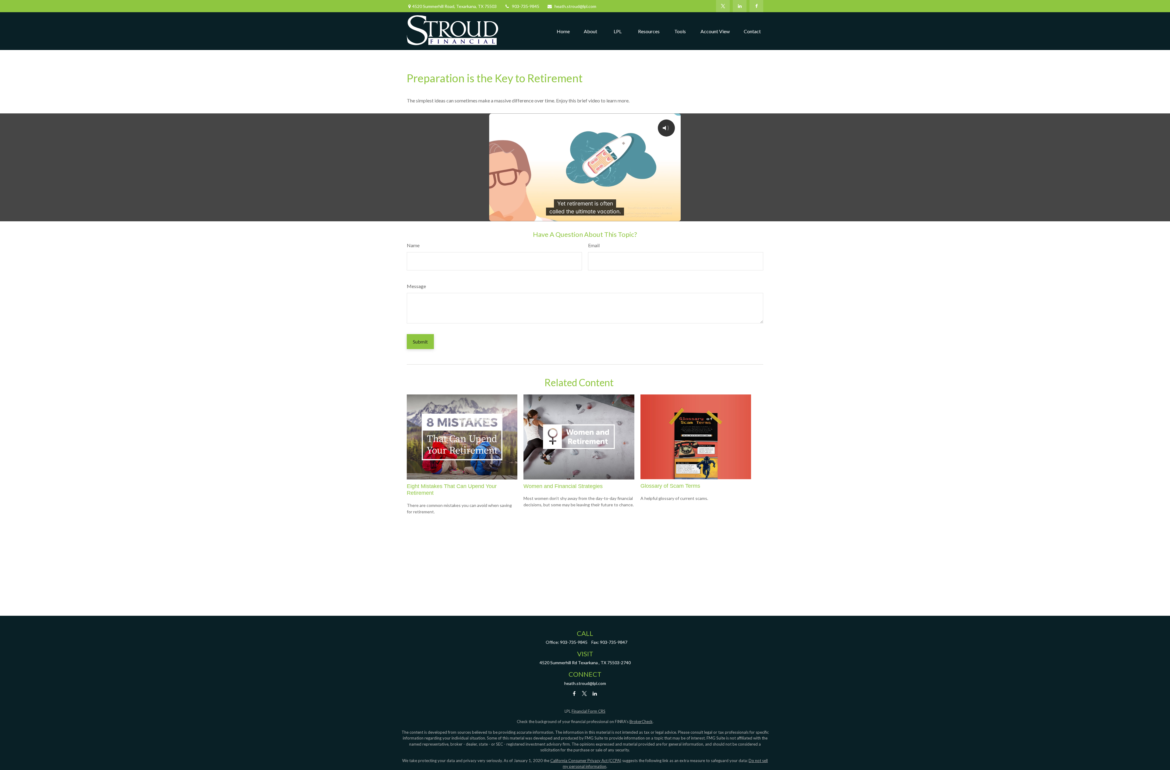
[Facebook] (756, 6)
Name (413, 245)
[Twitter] (723, 6)
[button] (563, 31)
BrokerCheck (641, 721)
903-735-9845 (525, 6)
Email (594, 245)
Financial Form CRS (588, 711)
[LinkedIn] (739, 6)
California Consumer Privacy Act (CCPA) (585, 760)
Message (416, 286)
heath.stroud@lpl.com (575, 6)
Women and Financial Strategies (563, 486)
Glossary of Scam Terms (670, 486)
